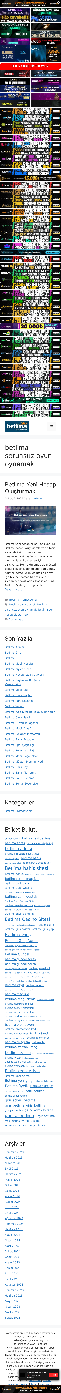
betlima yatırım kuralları (36, 1066)
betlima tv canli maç (21, 1047)
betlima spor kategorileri (15, 1038)
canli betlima (35, 1091)
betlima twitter (13, 1057)
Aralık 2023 (12, 1262)
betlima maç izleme (20, 999)
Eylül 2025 (11, 1168)
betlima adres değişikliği (40, 843)
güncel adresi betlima (39, 1110)
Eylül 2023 (12, 1279)
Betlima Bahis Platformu (20, 772)
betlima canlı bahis (17, 883)
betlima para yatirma (16, 1020)
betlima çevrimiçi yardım (44, 1081)
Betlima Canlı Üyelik (18, 717)
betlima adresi (18, 848)
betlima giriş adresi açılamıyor (21, 945)
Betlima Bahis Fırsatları (20, 739)
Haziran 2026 (14, 1157)
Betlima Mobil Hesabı (19, 663)
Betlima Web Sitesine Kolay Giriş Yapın (30, 711)
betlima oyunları (35, 1016)
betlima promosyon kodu (21, 1029)
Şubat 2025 (12, 1185)
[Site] (30, 111)
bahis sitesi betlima (36, 838)
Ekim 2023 (12, 1273)
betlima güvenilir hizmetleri (16, 969)
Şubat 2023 (12, 1317)
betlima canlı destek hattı (19, 905)
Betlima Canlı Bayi (16, 767)
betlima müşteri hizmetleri (19, 1007)
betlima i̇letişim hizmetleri (36, 981)
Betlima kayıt (14, 985)
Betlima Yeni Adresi (17, 1076)
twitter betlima (30, 1120)
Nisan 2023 (12, 1306)
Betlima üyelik (17, 1086)
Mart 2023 (12, 1312)
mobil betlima (12, 1120)
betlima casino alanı (30, 910)
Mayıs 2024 (12, 1234)
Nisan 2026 (12, 1163)
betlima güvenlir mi (39, 968)
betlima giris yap (43, 929)
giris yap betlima (14, 1110)
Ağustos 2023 (14, 1284)
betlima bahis (31, 858)
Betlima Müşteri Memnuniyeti (24, 761)
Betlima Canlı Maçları (18, 695)
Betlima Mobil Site (16, 689)
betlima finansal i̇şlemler (27, 925)
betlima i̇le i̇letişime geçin (35, 977)
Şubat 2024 (12, 1251)
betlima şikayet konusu (14, 1091)
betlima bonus (14, 874)
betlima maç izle (17, 994)
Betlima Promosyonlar (23, 599)
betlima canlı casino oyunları (20, 892)
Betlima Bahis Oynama (19, 778)
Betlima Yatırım (14, 706)
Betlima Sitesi (39, 1033)
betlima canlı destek (22, 604)
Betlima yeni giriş (18, 1080)
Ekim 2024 (12, 1207)
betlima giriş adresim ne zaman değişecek (22, 950)
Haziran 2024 (14, 1229)
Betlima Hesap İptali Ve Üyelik (24, 674)
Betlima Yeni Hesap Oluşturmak (30, 488)
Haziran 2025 (13, 1174)
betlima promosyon (19, 1025)
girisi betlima (35, 1105)
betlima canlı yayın (42, 906)
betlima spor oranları (38, 1037)
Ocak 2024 (12, 1257)
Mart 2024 (12, 1246)
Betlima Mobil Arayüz (19, 728)
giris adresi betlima (20, 1100)
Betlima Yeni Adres (22, 1070)
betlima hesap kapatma (37, 972)
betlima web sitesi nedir (37, 1062)
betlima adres (15, 843)
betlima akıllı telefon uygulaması (22, 853)
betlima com (10, 925)
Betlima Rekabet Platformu (22, 734)
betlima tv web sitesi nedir (43, 1053)
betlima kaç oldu (35, 985)
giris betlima (15, 1105)
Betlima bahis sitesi (26, 868)
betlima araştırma (12, 859)
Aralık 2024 (12, 1196)
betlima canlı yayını (13, 910)
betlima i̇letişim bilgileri (14, 981)
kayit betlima (45, 1116)
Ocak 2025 (12, 1190)
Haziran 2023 (14, 1295)
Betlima (10, 658)
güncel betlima (19, 1115)
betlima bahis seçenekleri (36, 862)
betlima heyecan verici (14, 977)
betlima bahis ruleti (13, 863)
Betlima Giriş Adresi (21, 940)
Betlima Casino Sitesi (27, 919)
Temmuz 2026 (14, 1152)
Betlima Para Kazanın (19, 700)
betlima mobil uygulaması (19, 1003)
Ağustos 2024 (14, 1218)
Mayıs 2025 (12, 1179)
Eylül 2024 (12, 1212)
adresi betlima (12, 838)
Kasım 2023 (12, 1268)
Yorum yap (16, 619)
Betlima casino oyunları (20, 913)
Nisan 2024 (12, 1240)
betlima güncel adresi (21, 964)
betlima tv (38, 1042)
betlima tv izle (18, 1052)
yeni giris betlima (36, 1125)
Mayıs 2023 (12, 1301)
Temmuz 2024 (14, 1223)
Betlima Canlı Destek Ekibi (19, 901)
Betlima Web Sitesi (15, 1061)
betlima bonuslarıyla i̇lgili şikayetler (40, 874)
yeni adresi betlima (15, 1125)
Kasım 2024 (12, 1201)
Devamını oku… (15, 589)
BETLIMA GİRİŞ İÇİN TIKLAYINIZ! (30, 66)
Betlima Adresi (14, 647)
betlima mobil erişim (45, 1000)
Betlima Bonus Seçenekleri (22, 783)
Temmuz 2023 (14, 1290)
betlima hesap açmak (13, 973)
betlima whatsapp (15, 1066)
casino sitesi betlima (16, 1095)
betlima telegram (17, 1042)
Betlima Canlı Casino (18, 887)
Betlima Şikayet (41, 1086)
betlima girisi (46, 924)
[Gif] (30, 178)
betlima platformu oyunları (40, 1021)
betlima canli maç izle (22, 878)
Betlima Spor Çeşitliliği (19, 745)
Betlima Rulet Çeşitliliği (19, 750)
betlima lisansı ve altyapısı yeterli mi (20, 990)
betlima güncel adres (20, 959)
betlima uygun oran (30, 1058)
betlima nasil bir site (16, 1016)
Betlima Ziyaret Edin (18, 669)
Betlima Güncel (17, 954)
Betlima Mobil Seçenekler (21, 756)
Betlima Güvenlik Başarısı (21, 723)
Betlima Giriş (13, 652)
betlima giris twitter (17, 929)
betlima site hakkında (16, 1033)
